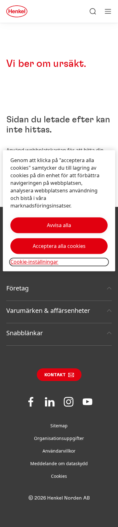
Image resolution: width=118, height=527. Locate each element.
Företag (17, 288)
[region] (59, 210)
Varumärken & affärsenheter (48, 310)
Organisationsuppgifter (59, 438)
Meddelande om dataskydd (59, 463)
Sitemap (59, 426)
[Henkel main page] (16, 11)
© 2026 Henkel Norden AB (59, 498)
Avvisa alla (59, 225)
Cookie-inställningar (34, 262)
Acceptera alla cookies (59, 246)
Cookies (59, 476)
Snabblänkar (24, 333)
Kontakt (55, 375)
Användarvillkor (59, 451)
